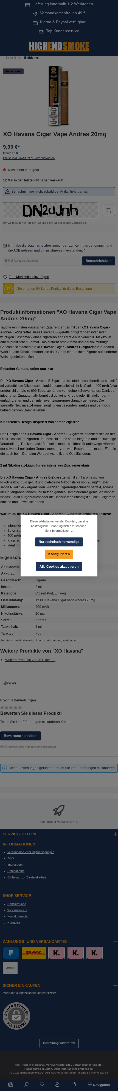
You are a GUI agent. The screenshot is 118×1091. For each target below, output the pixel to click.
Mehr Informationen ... (59, 530)
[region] (59, 96)
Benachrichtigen (98, 261)
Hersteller (13, 922)
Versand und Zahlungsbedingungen (30, 852)
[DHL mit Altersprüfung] (34, 953)
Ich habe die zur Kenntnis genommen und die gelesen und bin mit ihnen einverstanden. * (60, 248)
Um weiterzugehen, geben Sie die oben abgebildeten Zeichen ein (46, 222)
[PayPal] (11, 953)
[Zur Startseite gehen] (59, 46)
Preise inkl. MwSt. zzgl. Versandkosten (29, 158)
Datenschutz (15, 870)
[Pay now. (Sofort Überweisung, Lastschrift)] (76, 953)
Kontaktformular (18, 916)
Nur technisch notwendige (59, 541)
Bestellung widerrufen (59, 1043)
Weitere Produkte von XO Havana (30, 660)
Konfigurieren (59, 554)
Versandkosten (82, 1064)
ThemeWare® (99, 1072)
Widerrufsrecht (17, 910)
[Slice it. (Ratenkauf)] (56, 953)
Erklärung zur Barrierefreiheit (26, 877)
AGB (16, 250)
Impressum (15, 864)
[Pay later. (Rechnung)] (94, 953)
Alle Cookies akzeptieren (59, 566)
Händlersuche (16, 903)
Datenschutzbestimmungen (47, 245)
